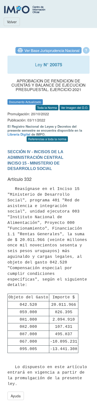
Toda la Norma (47, 107)
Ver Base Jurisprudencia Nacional (51, 50)
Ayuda (16, 395)
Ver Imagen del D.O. (74, 107)
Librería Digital (18, 134)
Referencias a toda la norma (47, 139)
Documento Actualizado (25, 102)
